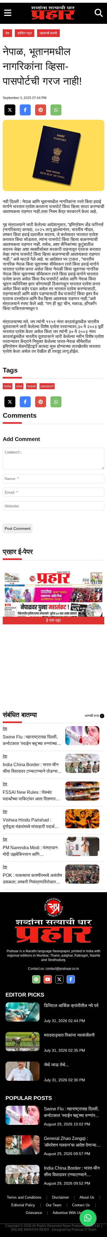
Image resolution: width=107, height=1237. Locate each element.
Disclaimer (60, 1197)
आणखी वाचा (94, 716)
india (7, 386)
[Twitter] (9, 110)
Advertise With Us (67, 1213)
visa (19, 386)
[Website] (36, 979)
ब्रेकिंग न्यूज (25, 33)
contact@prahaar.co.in (62, 969)
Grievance (34, 1213)
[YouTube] (48, 979)
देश (7, 33)
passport (47, 386)
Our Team (53, 1205)
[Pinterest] (40, 110)
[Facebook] (25, 110)
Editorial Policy (23, 1205)
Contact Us (81, 1205)
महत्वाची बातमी (48, 33)
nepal (31, 386)
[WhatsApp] (55, 110)
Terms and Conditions (24, 1197)
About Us (87, 1197)
